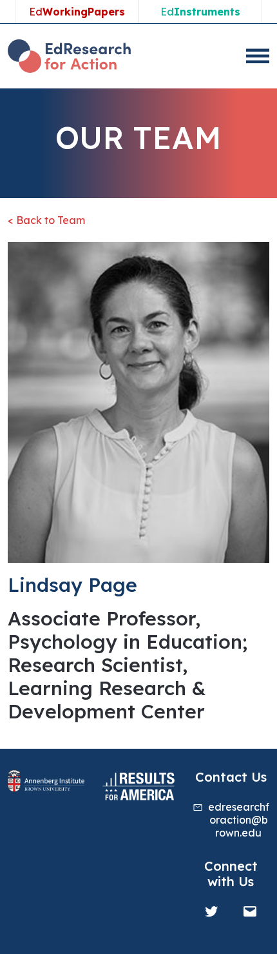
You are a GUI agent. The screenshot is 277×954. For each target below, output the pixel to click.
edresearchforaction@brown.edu (238, 819)
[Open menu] (257, 56)
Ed (77, 11)
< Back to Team (46, 220)
